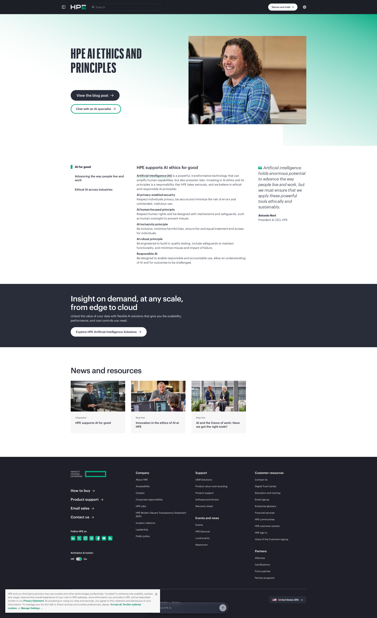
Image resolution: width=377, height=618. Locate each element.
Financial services (265, 512)
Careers (140, 492)
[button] (156, 593)
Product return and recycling (211, 486)
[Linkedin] (73, 538)
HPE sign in (261, 532)
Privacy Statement (33, 601)
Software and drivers (207, 499)
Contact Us (261, 479)
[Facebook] (97, 538)
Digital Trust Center (265, 486)
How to (80, 490)
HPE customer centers (267, 526)
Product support (204, 492)
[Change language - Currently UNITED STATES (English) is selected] (304, 6)
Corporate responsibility (149, 499)
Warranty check (204, 506)
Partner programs (265, 577)
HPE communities (265, 519)
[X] (79, 538)
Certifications (262, 564)
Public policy (143, 536)
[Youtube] (104, 538)
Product (85, 499)
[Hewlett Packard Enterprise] (78, 7)
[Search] (93, 7)
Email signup (262, 499)
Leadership (142, 529)
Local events (202, 538)
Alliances (260, 557)
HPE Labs (141, 506)
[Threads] (91, 538)
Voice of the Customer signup (271, 539)
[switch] (77, 559)
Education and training (267, 492)
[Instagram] (85, 538)
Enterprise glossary (265, 506)
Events (199, 524)
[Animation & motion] (79, 559)
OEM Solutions (203, 479)
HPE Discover (202, 531)
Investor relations (145, 522)
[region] (188, 315)
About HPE (142, 479)
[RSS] (110, 538)
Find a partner (263, 571)
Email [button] (80, 508)
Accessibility (143, 486)
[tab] (99, 167)
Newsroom (201, 544)
